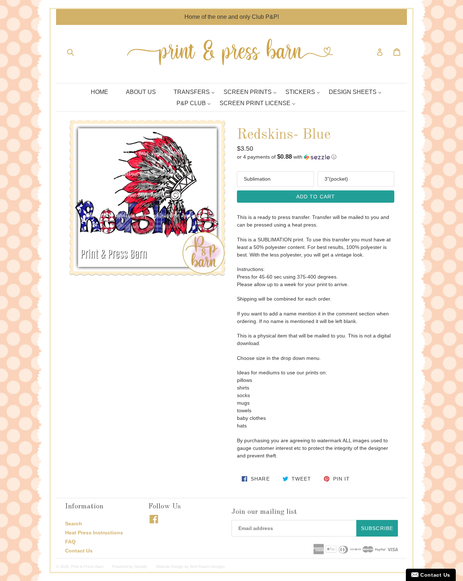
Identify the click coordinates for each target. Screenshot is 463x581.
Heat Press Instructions (94, 532)
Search (73, 523)
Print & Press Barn (87, 566)
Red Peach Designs (207, 566)
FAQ (70, 542)
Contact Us (79, 551)
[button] (315, 157)
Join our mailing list (264, 512)
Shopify (140, 566)
